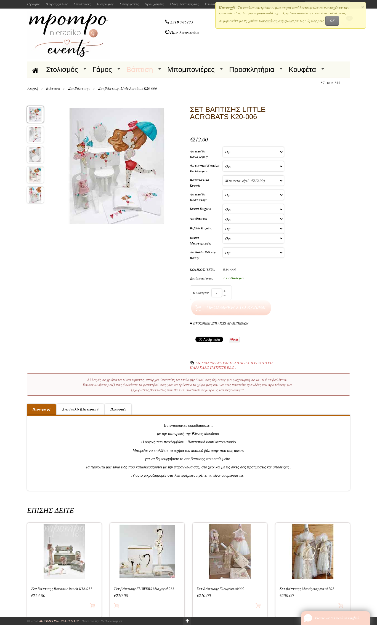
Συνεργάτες (129, 3)
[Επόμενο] (345, 83)
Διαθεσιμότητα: (201, 278)
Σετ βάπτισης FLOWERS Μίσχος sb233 (144, 589)
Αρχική (33, 88)
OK (332, 20)
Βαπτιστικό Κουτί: (199, 183)
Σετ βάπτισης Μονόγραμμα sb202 (306, 589)
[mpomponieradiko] (68, 34)
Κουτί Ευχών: (201, 208)
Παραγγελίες (57, 3)
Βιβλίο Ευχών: (201, 228)
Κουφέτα (302, 69)
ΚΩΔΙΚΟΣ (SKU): (202, 269)
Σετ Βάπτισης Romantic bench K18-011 (61, 589)
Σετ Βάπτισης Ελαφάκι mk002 (221, 589)
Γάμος (102, 69)
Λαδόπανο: (199, 218)
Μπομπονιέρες (191, 69)
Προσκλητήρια (251, 69)
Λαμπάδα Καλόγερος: (199, 154)
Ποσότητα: (201, 292)
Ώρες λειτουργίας (184, 3)
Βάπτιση (139, 69)
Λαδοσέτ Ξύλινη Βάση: (203, 255)
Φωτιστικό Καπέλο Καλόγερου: (204, 168)
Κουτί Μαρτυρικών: (201, 240)
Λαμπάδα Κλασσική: (199, 197)
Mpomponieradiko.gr (59, 620)
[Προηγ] (316, 83)
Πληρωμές (105, 3)
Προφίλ (33, 3)
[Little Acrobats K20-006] (117, 165)
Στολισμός (62, 69)
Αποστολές (82, 3)
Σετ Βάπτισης (79, 88)
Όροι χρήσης (154, 3)
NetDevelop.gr (111, 620)
